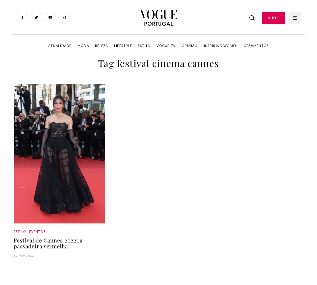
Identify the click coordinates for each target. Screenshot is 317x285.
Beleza (101, 46)
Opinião (190, 46)
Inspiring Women (221, 46)
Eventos (37, 232)
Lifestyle (123, 46)
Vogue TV (166, 46)
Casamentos (256, 46)
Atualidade (60, 46)
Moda (83, 46)
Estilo (144, 46)
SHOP (273, 18)
